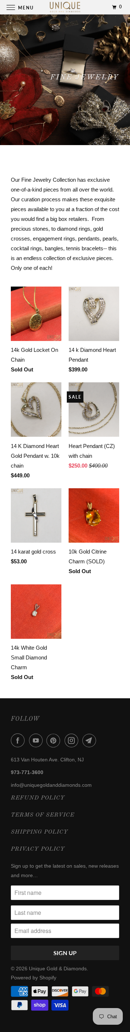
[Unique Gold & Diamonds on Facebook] (19, 740)
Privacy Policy (38, 849)
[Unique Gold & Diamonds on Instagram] (73, 740)
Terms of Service (42, 815)
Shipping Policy (39, 832)
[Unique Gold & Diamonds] (65, 7)
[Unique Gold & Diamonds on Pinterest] (55, 740)
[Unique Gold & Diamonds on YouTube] (37, 740)
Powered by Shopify (33, 977)
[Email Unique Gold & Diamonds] (90, 740)
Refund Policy (38, 798)
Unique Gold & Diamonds (58, 968)
